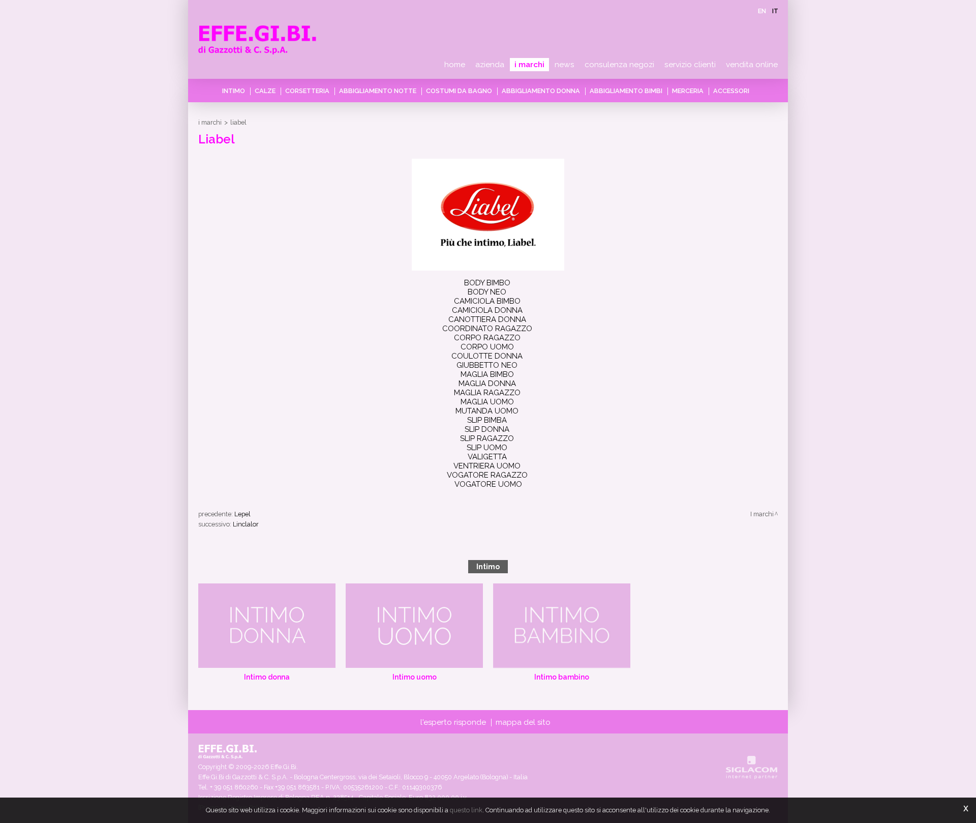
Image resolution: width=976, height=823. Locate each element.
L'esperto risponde (453, 722)
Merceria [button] (688, 91)
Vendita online (752, 64)
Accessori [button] (731, 91)
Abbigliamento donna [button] (541, 91)
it (775, 11)
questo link (466, 810)
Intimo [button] (233, 91)
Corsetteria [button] (307, 91)
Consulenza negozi (619, 64)
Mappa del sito (523, 722)
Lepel (242, 514)
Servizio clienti (690, 64)
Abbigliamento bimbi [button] (626, 91)
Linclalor (246, 524)
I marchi (529, 64)
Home (454, 64)
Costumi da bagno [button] (459, 91)
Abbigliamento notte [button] (377, 91)
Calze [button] (265, 91)
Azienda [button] (489, 64)
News (564, 64)
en (762, 11)
